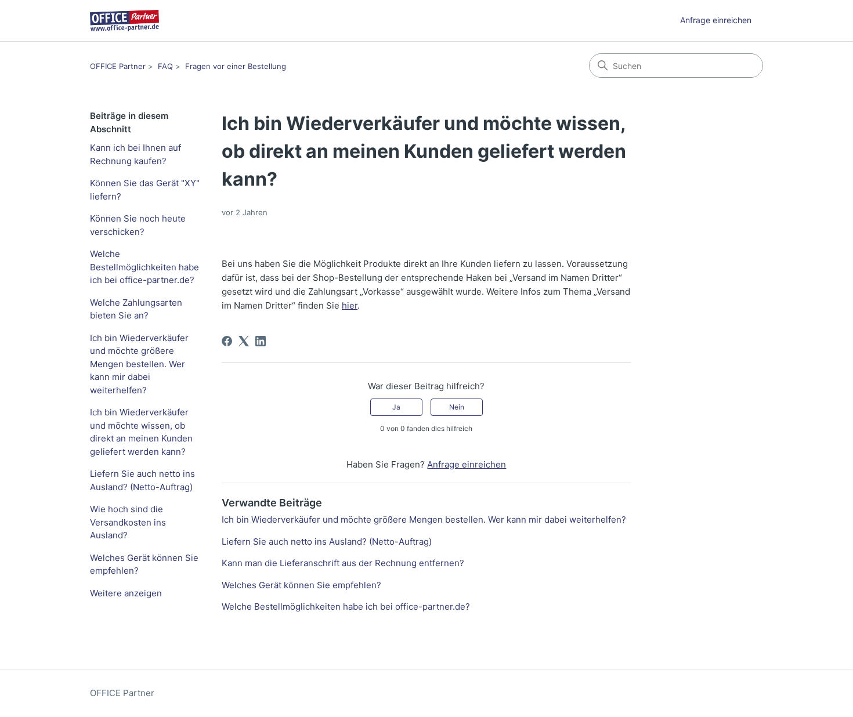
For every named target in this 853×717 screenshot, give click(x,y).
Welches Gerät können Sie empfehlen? (144, 564)
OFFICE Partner (118, 66)
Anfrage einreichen (715, 20)
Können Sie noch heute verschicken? (138, 225)
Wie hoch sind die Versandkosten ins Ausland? (128, 522)
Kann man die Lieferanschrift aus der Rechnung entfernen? (343, 562)
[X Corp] (243, 341)
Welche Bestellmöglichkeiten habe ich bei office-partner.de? (144, 266)
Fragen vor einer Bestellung (235, 66)
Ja (396, 407)
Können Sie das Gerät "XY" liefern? (145, 190)
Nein (456, 407)
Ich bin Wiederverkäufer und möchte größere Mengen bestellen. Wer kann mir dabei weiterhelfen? (139, 364)
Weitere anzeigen (126, 593)
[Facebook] (227, 341)
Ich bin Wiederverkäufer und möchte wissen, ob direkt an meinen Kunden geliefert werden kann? (141, 432)
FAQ (165, 66)
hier (349, 305)
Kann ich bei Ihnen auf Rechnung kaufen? (135, 154)
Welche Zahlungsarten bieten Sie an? (136, 309)
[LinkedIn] (260, 341)
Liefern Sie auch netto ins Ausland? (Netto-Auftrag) (142, 480)
